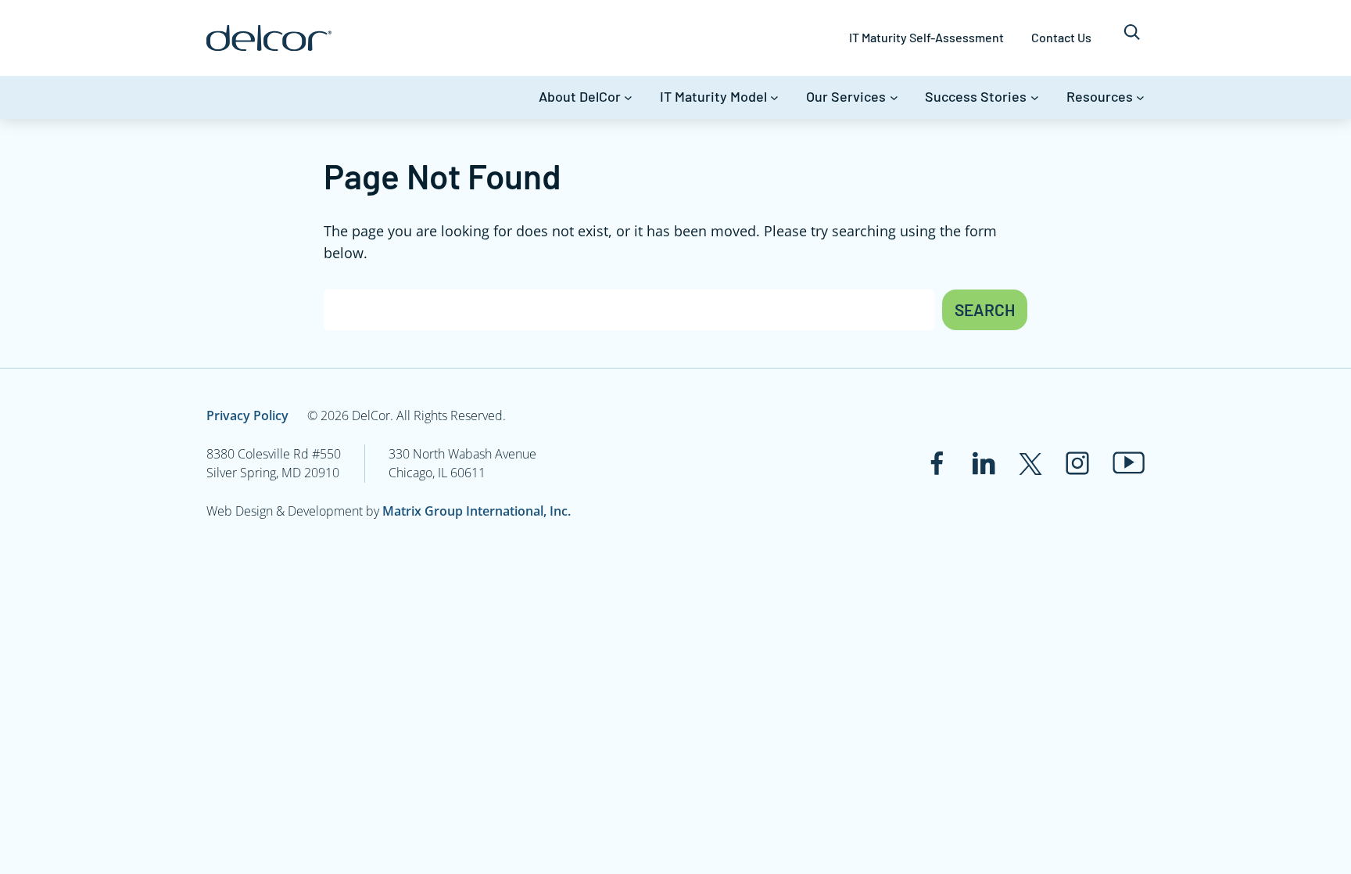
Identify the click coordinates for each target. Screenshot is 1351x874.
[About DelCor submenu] (628, 97)
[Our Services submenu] (894, 97)
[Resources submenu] (1140, 97)
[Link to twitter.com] (1030, 463)
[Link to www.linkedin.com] (983, 463)
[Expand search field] (1132, 38)
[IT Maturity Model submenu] (774, 97)
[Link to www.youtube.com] (1129, 462)
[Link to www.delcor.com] (268, 38)
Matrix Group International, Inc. (476, 511)
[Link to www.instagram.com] (1077, 463)
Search (985, 309)
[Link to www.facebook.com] (936, 463)
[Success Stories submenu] (1034, 97)
